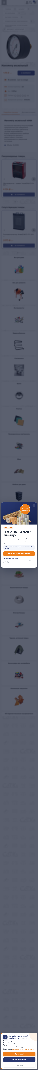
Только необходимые (19, 1059)
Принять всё (19, 1054)
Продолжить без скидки (11, 558)
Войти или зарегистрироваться (19, 554)
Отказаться (19, 1065)
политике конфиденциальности (23, 1049)
